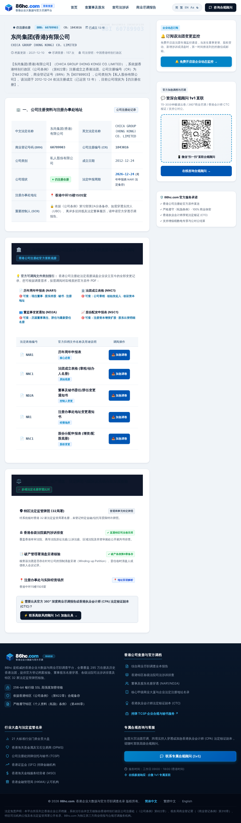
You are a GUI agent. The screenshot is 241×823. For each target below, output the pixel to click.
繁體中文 (170, 801)
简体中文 (151, 801)
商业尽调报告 (146, 7)
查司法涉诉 (120, 7)
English (187, 801)
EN (187, 7)
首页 (74, 7)
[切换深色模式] (197, 7)
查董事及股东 (95, 7)
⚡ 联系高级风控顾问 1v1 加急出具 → (50, 615)
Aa (192, 7)
